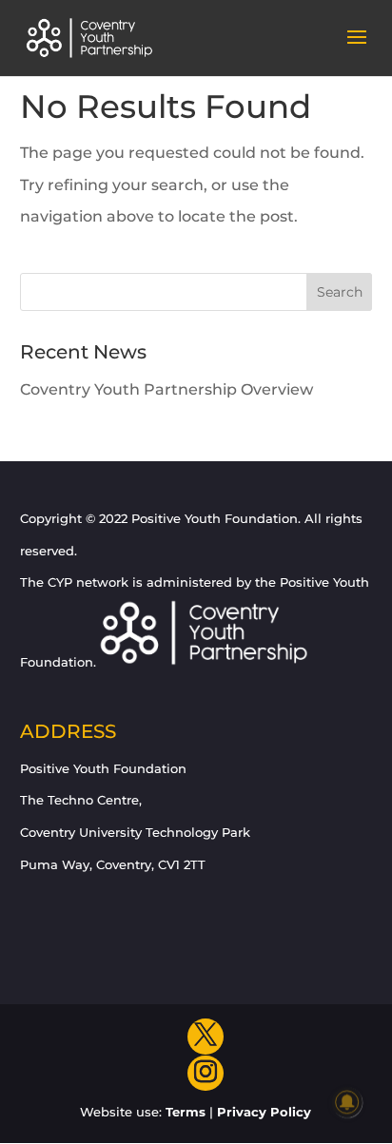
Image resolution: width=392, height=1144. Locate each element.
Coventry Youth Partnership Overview (166, 389)
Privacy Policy (264, 1111)
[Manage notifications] (347, 1102)
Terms (186, 1111)
